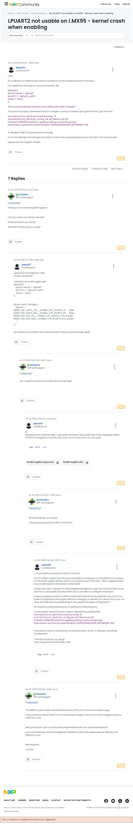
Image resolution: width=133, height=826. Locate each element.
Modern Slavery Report (43, 807)
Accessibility (59, 807)
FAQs (117, 4)
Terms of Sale (28, 807)
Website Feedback (11, 811)
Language (106, 4)
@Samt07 (15, 202)
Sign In (126, 4)
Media (45, 800)
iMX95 (37, 447)
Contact (56, 800)
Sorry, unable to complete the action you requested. (29, 819)
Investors (34, 800)
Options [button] (119, 46)
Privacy (7, 807)
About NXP (9, 800)
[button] (112, 69)
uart (44, 447)
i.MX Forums (22, 13)
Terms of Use (16, 807)
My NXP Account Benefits (77, 800)
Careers (22, 800)
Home (11, 13)
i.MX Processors (38, 13)
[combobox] (77, 35)
